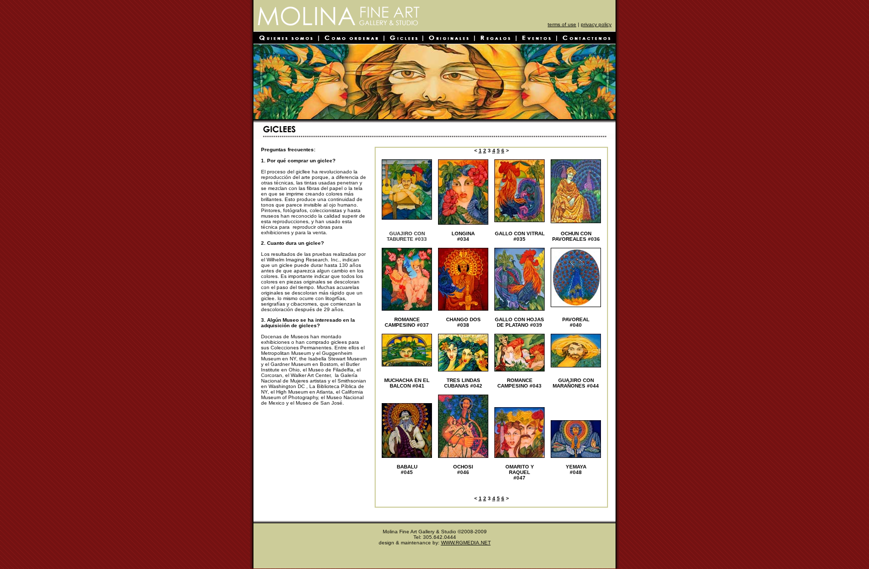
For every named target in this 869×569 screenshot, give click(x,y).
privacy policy (596, 24)
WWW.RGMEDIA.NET (466, 542)
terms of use (562, 24)
